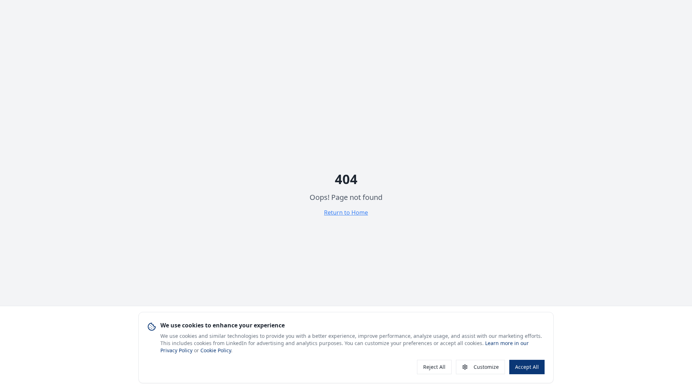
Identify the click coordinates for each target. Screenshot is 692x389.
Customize (486, 366)
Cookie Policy (215, 350)
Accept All (527, 366)
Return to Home (346, 212)
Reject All (434, 366)
